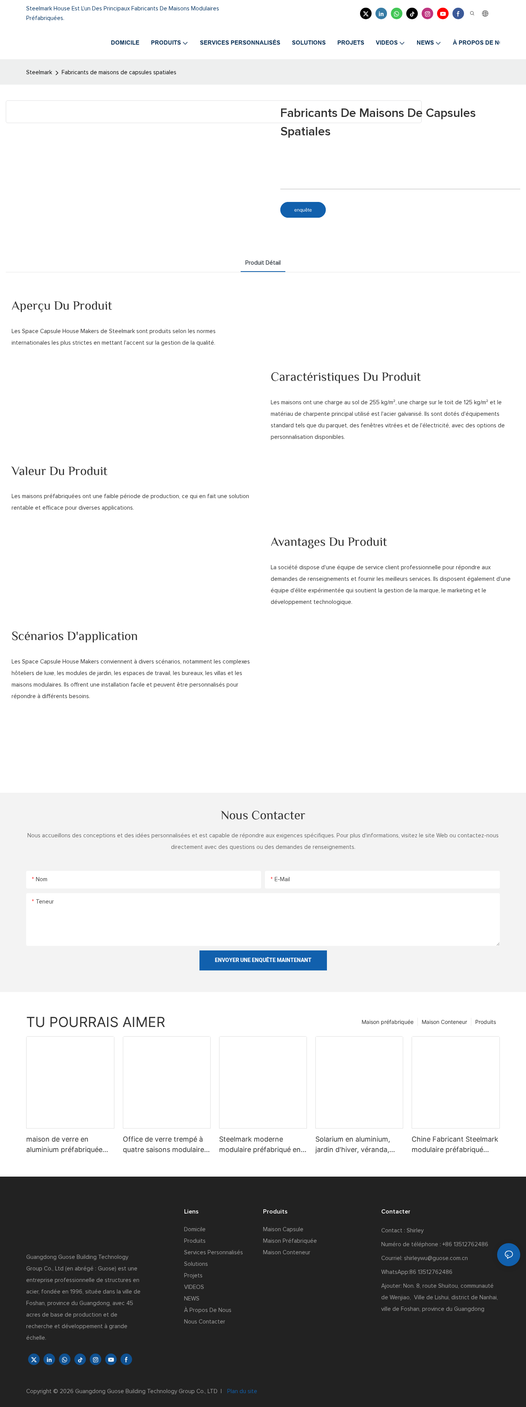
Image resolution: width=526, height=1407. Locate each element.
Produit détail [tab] (263, 263)
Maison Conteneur (444, 1022)
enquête (303, 210)
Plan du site (241, 1391)
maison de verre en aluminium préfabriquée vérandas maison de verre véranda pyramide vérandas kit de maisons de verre (68, 1145)
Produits (485, 1022)
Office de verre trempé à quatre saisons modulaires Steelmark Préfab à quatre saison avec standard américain (165, 1145)
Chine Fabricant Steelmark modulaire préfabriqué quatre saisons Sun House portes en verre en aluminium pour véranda (455, 1145)
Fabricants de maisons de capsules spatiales (119, 72)
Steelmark (39, 72)
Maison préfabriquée (388, 1022)
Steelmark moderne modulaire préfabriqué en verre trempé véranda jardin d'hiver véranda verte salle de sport (260, 1145)
